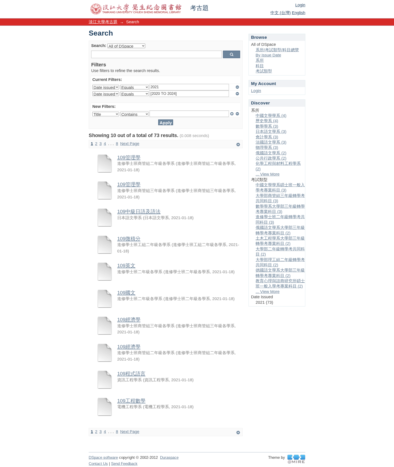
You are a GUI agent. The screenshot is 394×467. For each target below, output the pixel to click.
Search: (98, 45)
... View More (268, 174)
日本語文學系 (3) (271, 131)
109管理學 (128, 157)
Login (300, 5)
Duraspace (169, 457)
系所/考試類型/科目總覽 (277, 50)
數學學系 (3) (267, 126)
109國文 (126, 293)
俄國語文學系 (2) (271, 153)
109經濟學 (128, 319)
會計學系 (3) (267, 137)
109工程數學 (131, 401)
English (298, 12)
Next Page (129, 143)
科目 (260, 66)
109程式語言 (131, 373)
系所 (260, 60)
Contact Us (98, 464)
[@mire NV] (296, 459)
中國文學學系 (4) (271, 115)
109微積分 (128, 238)
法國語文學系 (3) (271, 142)
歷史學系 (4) (267, 121)
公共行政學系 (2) (271, 158)
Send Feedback (124, 464)
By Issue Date (268, 55)
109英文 (126, 265)
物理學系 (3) (267, 147)
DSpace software (103, 457)
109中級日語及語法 (139, 211)
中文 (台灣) (280, 12)
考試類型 (264, 71)
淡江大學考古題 (103, 22)
